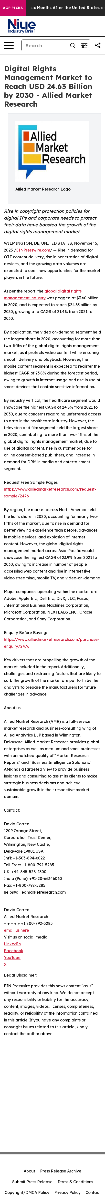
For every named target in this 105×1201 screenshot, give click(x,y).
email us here (16, 930)
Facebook (13, 950)
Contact (93, 1192)
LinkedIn (12, 943)
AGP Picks (13, 8)
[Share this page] (97, 45)
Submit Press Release (32, 1181)
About (29, 1171)
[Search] (72, 45)
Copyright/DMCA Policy (27, 1192)
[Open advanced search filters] (84, 45)
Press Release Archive (60, 1171)
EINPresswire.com (33, 250)
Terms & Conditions (75, 1181)
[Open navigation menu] (9, 45)
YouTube (12, 957)
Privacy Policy (67, 1192)
